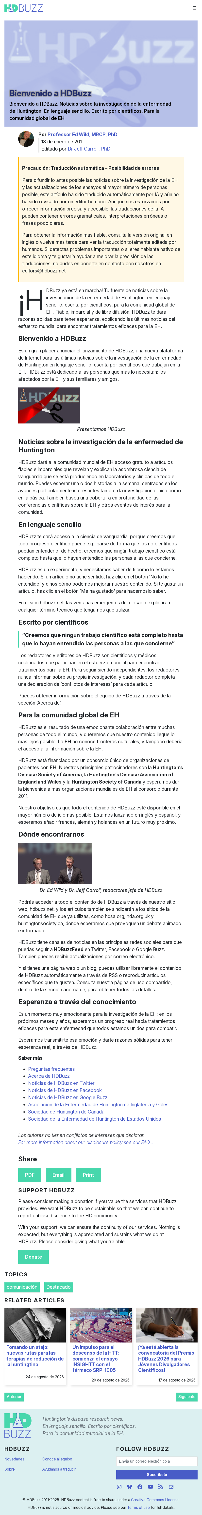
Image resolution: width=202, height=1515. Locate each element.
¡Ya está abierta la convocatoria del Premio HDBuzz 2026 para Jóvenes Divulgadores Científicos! (166, 1358)
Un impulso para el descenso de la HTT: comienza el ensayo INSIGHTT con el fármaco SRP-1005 (95, 1358)
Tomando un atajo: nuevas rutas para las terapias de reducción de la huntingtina (35, 1355)
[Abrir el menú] (195, 8)
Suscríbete (157, 1475)
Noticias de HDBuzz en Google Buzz (67, 1097)
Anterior (14, 1396)
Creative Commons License (155, 1499)
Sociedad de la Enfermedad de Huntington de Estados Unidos (94, 1119)
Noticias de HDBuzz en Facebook (65, 1090)
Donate (33, 1257)
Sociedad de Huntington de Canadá (66, 1112)
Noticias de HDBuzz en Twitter (61, 1083)
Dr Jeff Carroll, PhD (89, 149)
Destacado (59, 1287)
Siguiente (186, 1396)
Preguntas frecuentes (51, 1069)
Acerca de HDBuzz (49, 1076)
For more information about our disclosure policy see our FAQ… (85, 1142)
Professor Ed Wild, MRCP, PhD (83, 134)
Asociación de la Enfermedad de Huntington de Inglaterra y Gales (98, 1105)
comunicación (22, 1287)
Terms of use (138, 1507)
